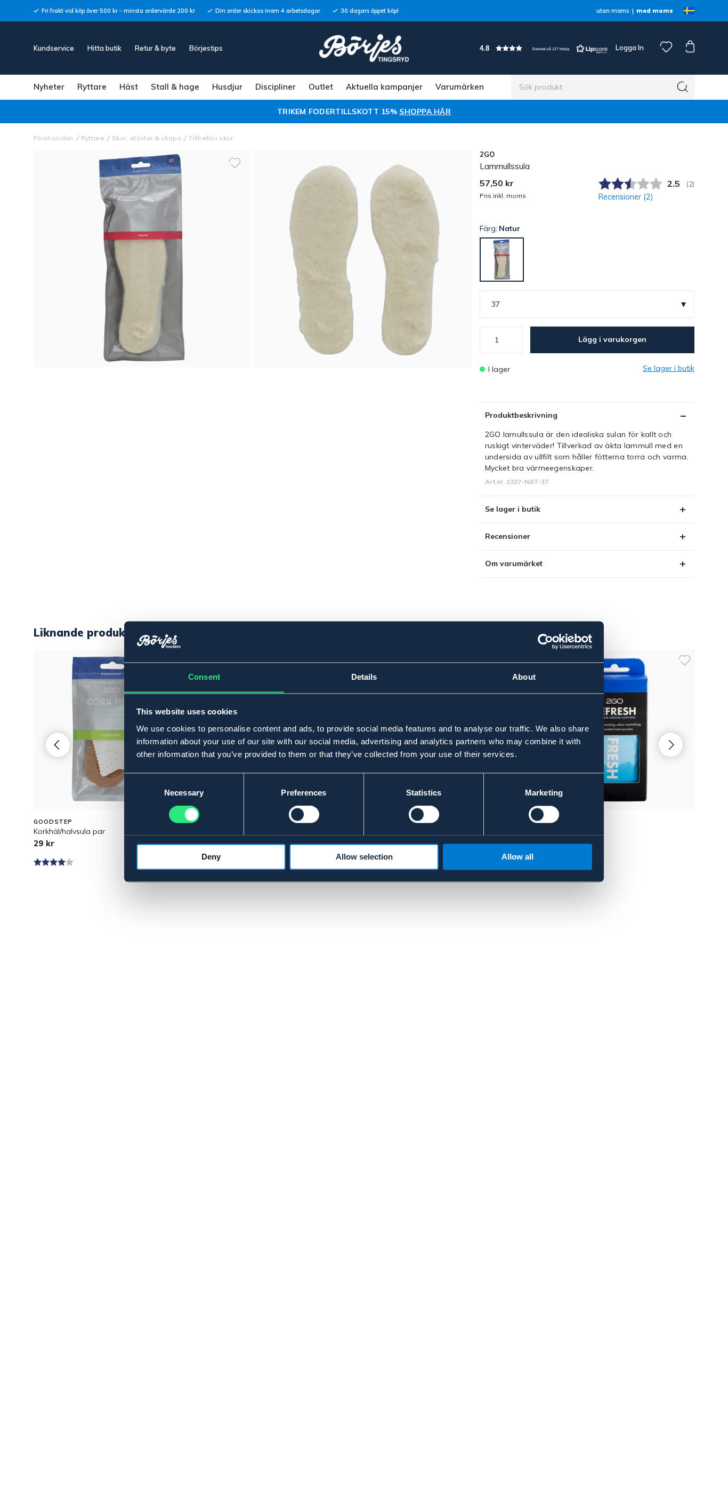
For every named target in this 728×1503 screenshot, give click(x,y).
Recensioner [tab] (507, 536)
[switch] (304, 814)
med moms (654, 10)
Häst (128, 87)
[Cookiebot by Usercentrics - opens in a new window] (545, 641)
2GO (487, 154)
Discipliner (275, 87)
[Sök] (682, 87)
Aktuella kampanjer (384, 87)
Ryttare (92, 87)
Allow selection (364, 856)
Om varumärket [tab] (514, 563)
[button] (543, 48)
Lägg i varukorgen (612, 339)
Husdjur (227, 87)
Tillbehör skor (211, 138)
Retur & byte (155, 48)
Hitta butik (104, 48)
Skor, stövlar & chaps (146, 138)
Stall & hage (175, 87)
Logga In (629, 47)
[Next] (671, 745)
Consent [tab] (204, 676)
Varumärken (459, 87)
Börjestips (206, 48)
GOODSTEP (53, 821)
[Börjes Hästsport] (364, 48)
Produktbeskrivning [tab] (521, 415)
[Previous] (58, 745)
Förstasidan (54, 138)
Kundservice (54, 48)
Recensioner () (625, 197)
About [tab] (524, 676)
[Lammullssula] (363, 258)
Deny (211, 856)
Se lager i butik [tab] (512, 509)
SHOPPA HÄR (425, 111)
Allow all (517, 856)
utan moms (612, 10)
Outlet (321, 87)
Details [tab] (364, 676)
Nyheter (49, 87)
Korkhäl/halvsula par (69, 831)
